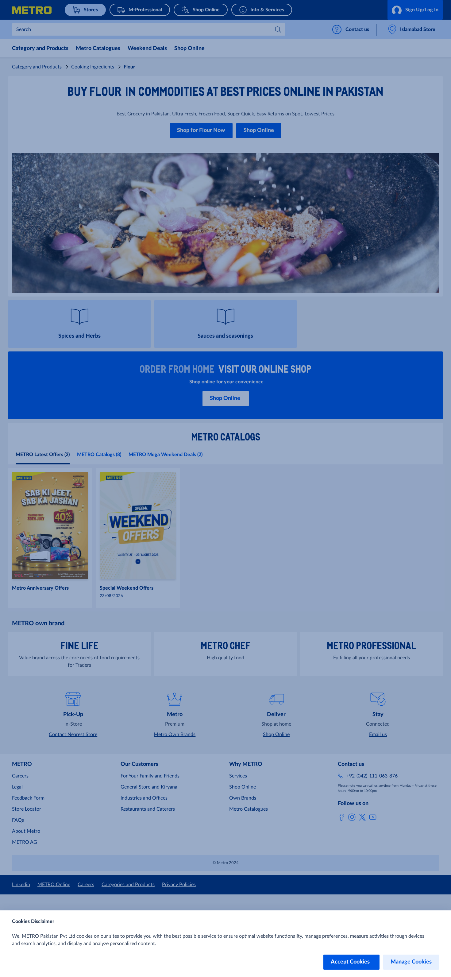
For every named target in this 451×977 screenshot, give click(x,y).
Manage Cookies (411, 962)
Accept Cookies (351, 962)
